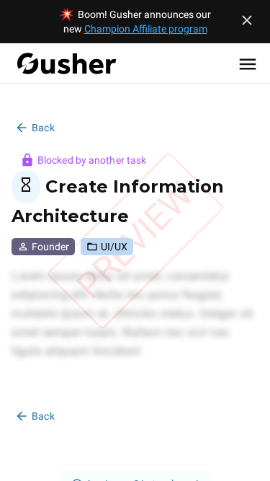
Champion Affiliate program (145, 29)
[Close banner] (247, 20)
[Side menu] (247, 63)
